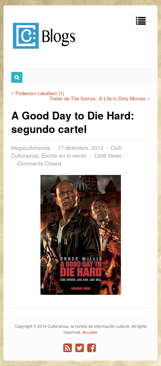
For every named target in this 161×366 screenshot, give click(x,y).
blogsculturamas (30, 147)
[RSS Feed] (67, 348)
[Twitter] (79, 348)
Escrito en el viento (64, 155)
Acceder (90, 332)
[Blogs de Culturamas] (44, 51)
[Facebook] (91, 348)
